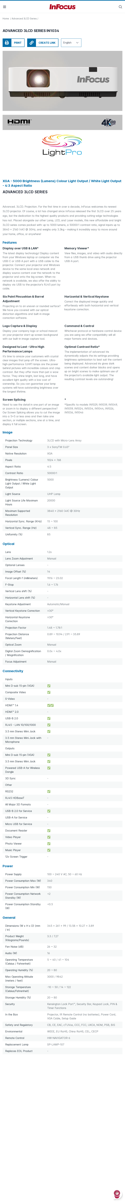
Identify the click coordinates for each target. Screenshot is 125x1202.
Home (6, 18)
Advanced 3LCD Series (24, 18)
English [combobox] (67, 42)
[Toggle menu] (5, 7)
